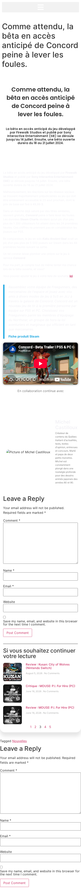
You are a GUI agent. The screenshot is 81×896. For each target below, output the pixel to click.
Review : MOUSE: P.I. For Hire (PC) (50, 707)
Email (8, 586)
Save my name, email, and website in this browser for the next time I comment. (40, 623)
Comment (11, 520)
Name (8, 570)
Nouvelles (19, 741)
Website (9, 601)
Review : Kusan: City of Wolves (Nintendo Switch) (48, 666)
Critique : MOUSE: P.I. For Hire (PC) (50, 686)
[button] (40, 7)
